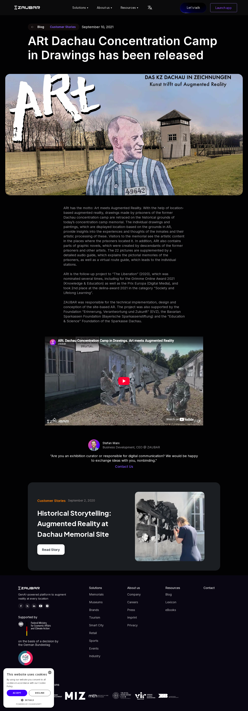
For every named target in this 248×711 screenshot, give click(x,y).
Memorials (96, 594)
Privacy (132, 625)
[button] (79, 7)
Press (131, 610)
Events (94, 648)
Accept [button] (17, 692)
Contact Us (124, 467)
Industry (94, 656)
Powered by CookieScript (29, 704)
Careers (132, 602)
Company (134, 594)
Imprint (132, 617)
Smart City (96, 625)
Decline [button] (39, 692)
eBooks (170, 610)
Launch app (223, 8)
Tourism (94, 617)
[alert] (28, 688)
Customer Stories (63, 27)
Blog (168, 594)
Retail (93, 633)
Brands (94, 610)
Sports (93, 640)
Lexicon (170, 602)
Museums (96, 602)
